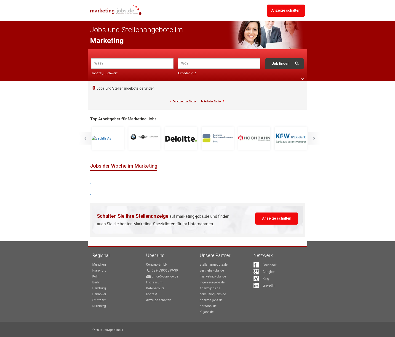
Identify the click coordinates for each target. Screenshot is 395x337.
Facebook (270, 265)
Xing (266, 278)
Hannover (99, 294)
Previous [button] (85, 138)
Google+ (269, 272)
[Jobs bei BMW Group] (145, 138)
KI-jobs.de (207, 312)
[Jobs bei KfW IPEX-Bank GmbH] (291, 138)
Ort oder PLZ (187, 73)
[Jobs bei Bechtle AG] (108, 138)
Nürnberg (99, 306)
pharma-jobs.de (211, 300)
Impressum (154, 282)
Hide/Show (302, 79)
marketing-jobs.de (213, 276)
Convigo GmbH (156, 264)
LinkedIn (269, 285)
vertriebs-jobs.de (212, 270)
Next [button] (314, 138)
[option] (108, 138)
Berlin (96, 282)
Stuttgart (99, 300)
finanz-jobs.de (210, 288)
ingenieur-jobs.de (212, 282)
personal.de (208, 306)
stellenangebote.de (214, 264)
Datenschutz (155, 288)
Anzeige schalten (285, 10)
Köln (95, 276)
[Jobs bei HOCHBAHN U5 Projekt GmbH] (254, 138)
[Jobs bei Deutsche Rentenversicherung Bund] (218, 138)
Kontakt (151, 294)
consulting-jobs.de (213, 294)
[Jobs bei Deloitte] (181, 138)
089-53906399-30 (165, 270)
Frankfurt (99, 270)
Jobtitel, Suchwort (104, 73)
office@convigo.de (165, 276)
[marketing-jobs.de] (115, 10)
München (99, 264)
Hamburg (99, 288)
